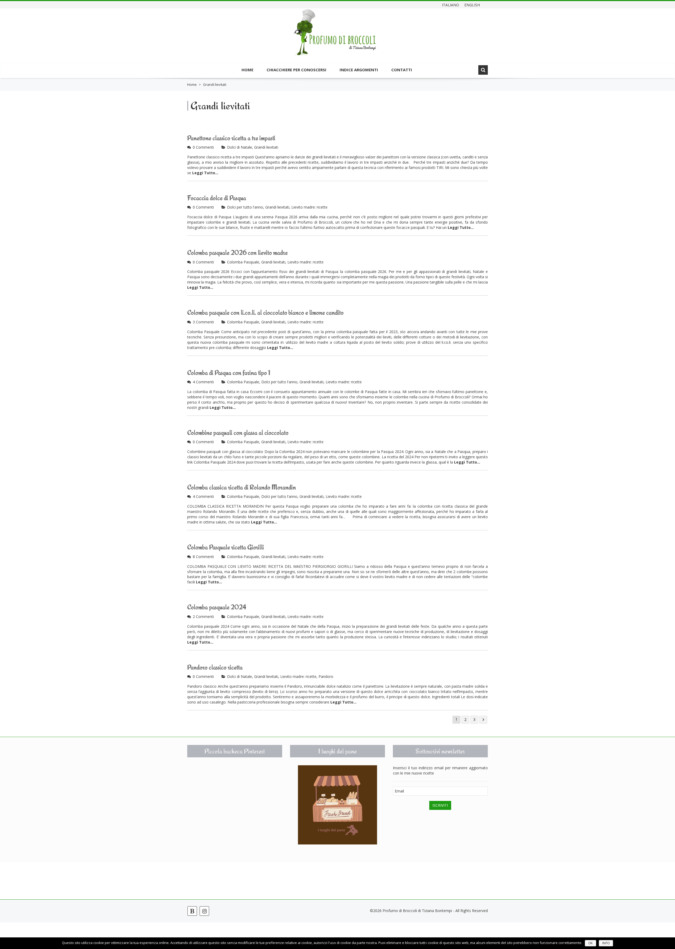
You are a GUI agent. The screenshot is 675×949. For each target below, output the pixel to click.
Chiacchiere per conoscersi (296, 69)
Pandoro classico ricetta (215, 667)
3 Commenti (203, 321)
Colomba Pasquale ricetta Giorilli (225, 547)
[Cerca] (483, 70)
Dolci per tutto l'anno (245, 207)
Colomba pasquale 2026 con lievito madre (237, 252)
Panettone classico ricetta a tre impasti (231, 138)
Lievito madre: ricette (309, 207)
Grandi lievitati (266, 147)
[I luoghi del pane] (337, 804)
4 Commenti (203, 381)
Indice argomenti (359, 69)
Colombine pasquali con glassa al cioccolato (237, 432)
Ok (590, 943)
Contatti (401, 69)
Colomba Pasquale (243, 262)
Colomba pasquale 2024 (216, 607)
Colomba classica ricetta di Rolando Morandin (241, 487)
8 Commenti (203, 556)
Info (606, 943)
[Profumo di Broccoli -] (335, 36)
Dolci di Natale (239, 147)
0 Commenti (203, 147)
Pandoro (326, 676)
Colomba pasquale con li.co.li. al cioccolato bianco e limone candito (265, 312)
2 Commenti (203, 616)
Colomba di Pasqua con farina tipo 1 (228, 372)
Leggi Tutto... (205, 172)
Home (247, 69)
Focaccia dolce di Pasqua (216, 198)
